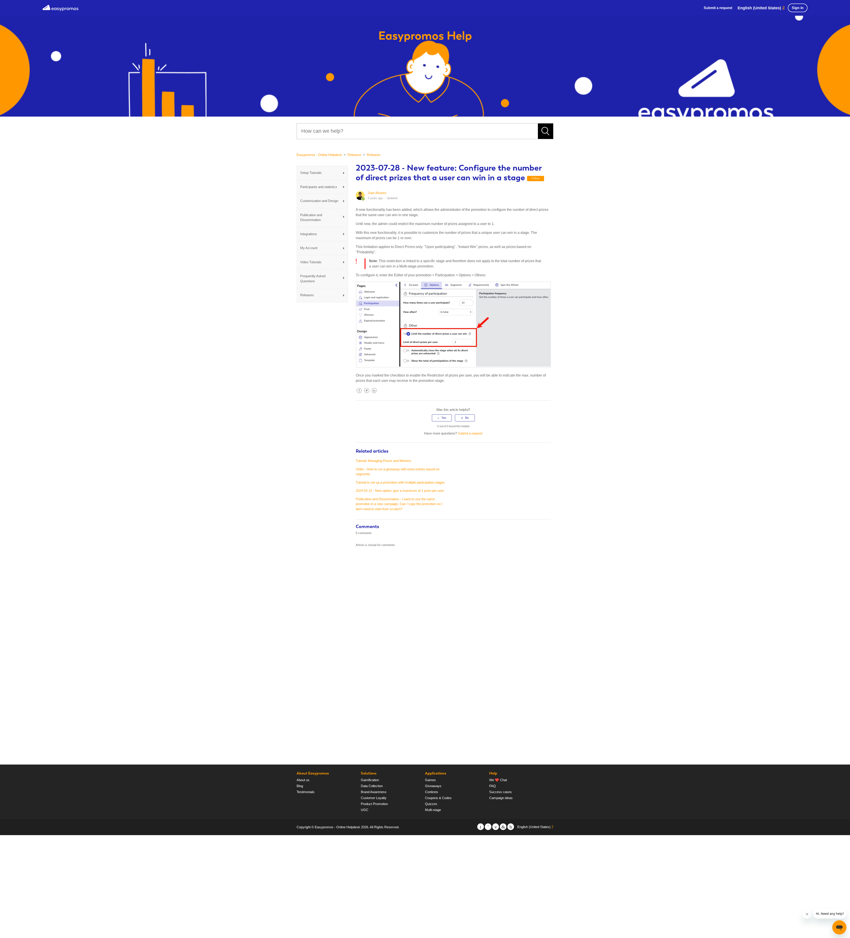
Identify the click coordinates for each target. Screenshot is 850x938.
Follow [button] (535, 178)
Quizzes (431, 804)
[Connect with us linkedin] (503, 826)
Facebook (359, 393)
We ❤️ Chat (498, 780)
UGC (364, 810)
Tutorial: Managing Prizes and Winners (383, 461)
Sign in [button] (798, 8)
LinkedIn (374, 393)
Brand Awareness (373, 792)
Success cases (500, 792)
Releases (354, 155)
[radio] (442, 417)
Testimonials (306, 792)
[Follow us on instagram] (510, 826)
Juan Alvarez (377, 193)
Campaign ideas (501, 798)
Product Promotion (374, 804)
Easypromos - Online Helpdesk (319, 155)
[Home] (60, 7)
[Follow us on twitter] (480, 826)
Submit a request (718, 8)
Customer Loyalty (373, 798)
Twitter (366, 393)
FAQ (492, 786)
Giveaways (433, 786)
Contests (431, 792)
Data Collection (372, 786)
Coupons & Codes (438, 798)
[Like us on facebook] (488, 826)
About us (303, 780)
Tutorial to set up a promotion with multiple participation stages (400, 482)
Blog (300, 786)
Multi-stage (433, 810)
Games (430, 780)
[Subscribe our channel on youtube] (495, 826)
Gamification (370, 780)
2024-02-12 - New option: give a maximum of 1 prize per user (400, 490)
